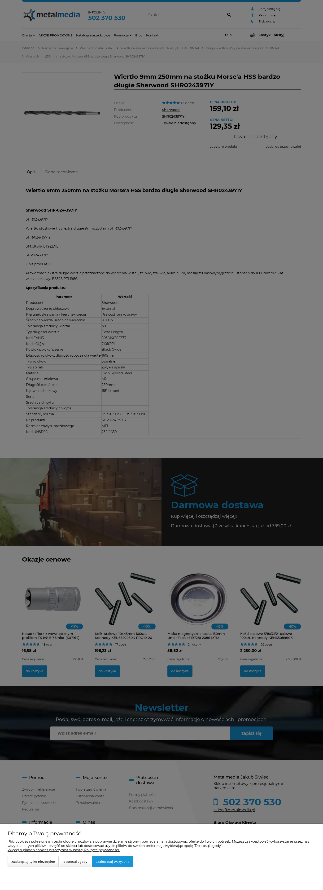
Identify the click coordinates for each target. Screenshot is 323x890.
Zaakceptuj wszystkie (112, 861)
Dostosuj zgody (75, 861)
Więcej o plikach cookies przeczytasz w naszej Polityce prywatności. (64, 850)
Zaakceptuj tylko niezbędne (33, 861)
